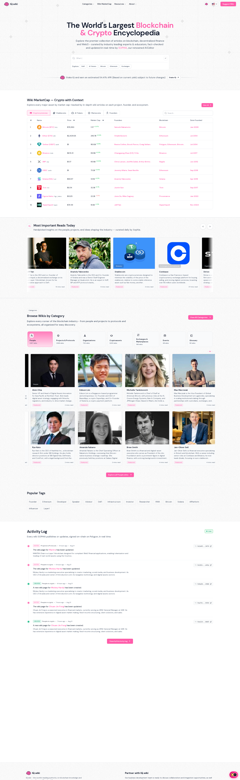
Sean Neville (133, 170)
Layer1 (47, 508)
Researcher (145, 501)
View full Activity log (119, 641)
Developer (61, 501)
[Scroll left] (203, 227)
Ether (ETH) (47, 136)
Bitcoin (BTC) (48, 127)
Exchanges (126, 66)
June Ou (118, 196)
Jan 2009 (194, 127)
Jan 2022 (194, 196)
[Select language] (214, 4)
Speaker (76, 501)
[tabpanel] (120, 163)
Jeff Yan (117, 205)
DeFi (83, 66)
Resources (119, 4)
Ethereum (113, 66)
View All (206, 105)
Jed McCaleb (132, 162)
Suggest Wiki (228, 4)
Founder (33, 501)
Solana (162, 179)
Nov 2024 (194, 205)
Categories (87, 4)
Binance (46, 153)
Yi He (136, 153)
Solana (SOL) (47, 179)
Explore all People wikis (118, 475)
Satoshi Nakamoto (122, 127)
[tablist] (73, 113)
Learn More (163, 77)
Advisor (88, 501)
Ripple (162, 162)
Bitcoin (103, 66)
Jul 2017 (193, 153)
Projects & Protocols (48, 546)
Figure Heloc (48, 196)
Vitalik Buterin (120, 136)
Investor (130, 501)
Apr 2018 (194, 179)
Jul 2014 (194, 136)
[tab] (38, 113)
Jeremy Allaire (120, 170)
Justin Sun (119, 187)
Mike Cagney (128, 196)
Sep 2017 (194, 187)
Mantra (52, 549)
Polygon (162, 144)
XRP (44, 162)
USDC (44, 170)
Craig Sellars (144, 144)
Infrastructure (114, 501)
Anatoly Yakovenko (122, 179)
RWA (158, 501)
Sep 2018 (194, 170)
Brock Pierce (132, 144)
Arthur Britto (144, 162)
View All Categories (199, 317)
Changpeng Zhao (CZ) (124, 153)
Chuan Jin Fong (56, 606)
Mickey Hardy (55, 568)
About (132, 4)
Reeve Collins (120, 144)
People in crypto (47, 565)
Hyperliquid (47, 205)
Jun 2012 (194, 162)
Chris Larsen (120, 162)
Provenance (164, 196)
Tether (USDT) (48, 144)
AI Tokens (92, 66)
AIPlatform (194, 501)
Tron (44, 187)
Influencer (33, 508)
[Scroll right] (210, 227)
